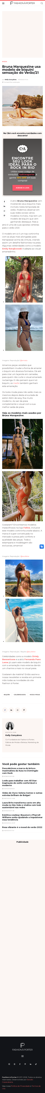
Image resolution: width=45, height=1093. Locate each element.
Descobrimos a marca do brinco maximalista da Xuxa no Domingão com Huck (20, 770)
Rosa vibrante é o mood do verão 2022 (22, 827)
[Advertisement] (22, 34)
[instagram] (9, 1064)
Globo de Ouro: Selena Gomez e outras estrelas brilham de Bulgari (22, 794)
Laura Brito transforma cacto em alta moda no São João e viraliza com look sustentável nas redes (21, 805)
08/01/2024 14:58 (9, 798)
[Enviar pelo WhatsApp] (4, 211)
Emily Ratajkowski (12, 248)
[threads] (14, 1064)
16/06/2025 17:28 (9, 810)
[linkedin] (30, 1064)
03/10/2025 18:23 (9, 788)
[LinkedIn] (4, 206)
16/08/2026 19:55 (9, 776)
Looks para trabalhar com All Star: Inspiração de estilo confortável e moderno (19, 783)
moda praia (35, 694)
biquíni (7, 694)
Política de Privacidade (20, 1086)
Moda (4, 61)
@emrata (23, 360)
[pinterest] (25, 1064)
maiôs (16, 383)
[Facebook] (4, 201)
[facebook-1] (19, 1064)
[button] (11, 82)
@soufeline (25, 556)
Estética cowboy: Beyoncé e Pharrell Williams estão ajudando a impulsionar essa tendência (22, 817)
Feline (26, 528)
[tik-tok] (36, 1064)
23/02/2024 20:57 (9, 823)
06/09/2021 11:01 (9, 830)
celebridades (20, 694)
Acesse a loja (22, 188)
